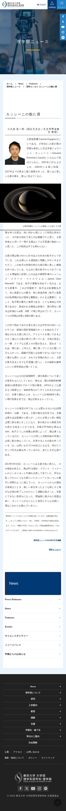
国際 (33, 717)
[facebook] (63, 16)
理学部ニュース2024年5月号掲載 (47, 540)
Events (8, 626)
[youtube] (63, 27)
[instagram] (63, 32)
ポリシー (32, 758)
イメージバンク (13, 645)
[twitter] (63, 21)
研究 (33, 699)
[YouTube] (33, 788)
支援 (33, 724)
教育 (33, 711)
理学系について (33, 692)
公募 (7, 752)
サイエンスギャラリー (16, 635)
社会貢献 (33, 742)
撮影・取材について (14, 758)
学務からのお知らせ (15, 654)
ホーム (10, 84)
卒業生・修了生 (33, 730)
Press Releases (13, 599)
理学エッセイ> (55, 550)
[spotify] (63, 37)
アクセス (17, 752)
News (8, 608)
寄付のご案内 (33, 736)
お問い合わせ (32, 752)
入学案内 (33, 705)
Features (9, 617)
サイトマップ (47, 758)
